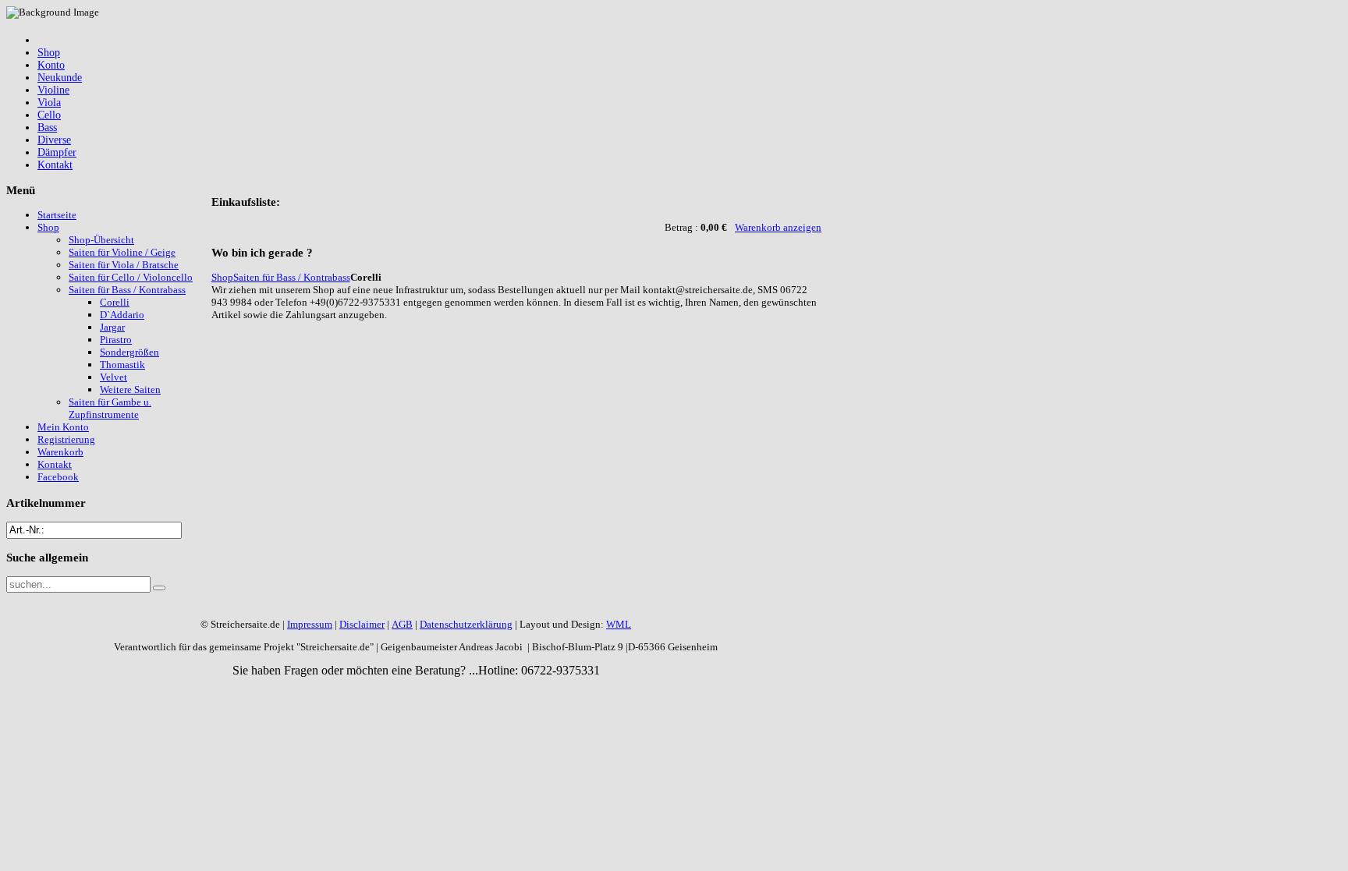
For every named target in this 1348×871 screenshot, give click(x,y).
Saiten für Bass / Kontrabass (291, 277)
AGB (402, 624)
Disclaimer (362, 624)
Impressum (309, 624)
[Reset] (159, 588)
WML (618, 624)
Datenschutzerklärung (466, 624)
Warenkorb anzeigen (778, 227)
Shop (222, 277)
